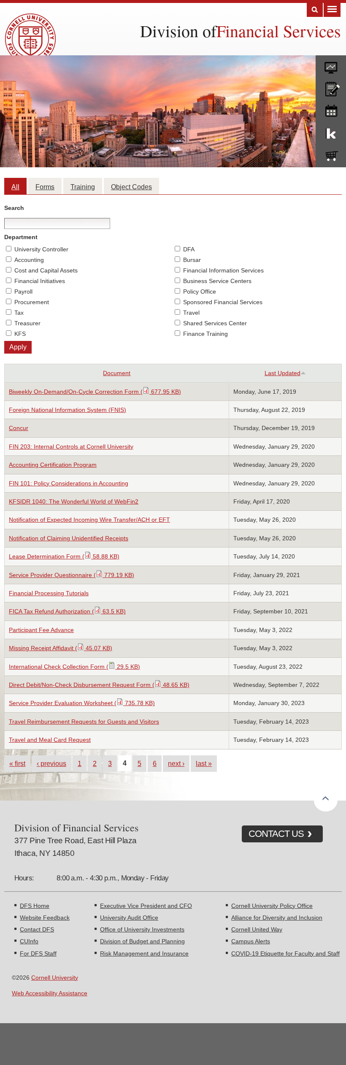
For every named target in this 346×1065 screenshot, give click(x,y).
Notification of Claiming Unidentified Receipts (68, 538)
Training (82, 187)
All (15, 187)
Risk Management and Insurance (144, 953)
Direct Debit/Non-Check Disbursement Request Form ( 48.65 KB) (99, 684)
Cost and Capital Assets (46, 270)
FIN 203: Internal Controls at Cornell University (71, 446)
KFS (20, 333)
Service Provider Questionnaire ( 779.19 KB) (71, 575)
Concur (18, 428)
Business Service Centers (217, 281)
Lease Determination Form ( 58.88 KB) (64, 556)
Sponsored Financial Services (222, 302)
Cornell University (54, 977)
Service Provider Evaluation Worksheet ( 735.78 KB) (82, 703)
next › (176, 763)
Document (116, 373)
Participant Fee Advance (41, 629)
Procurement (31, 302)
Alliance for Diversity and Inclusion (276, 917)
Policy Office (199, 291)
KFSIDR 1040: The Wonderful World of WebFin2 (73, 501)
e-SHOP (331, 154)
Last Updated (282, 373)
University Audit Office (129, 917)
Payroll (23, 291)
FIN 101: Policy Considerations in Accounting (68, 483)
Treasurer (27, 323)
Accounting (29, 259)
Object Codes (131, 187)
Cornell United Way (256, 929)
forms (331, 64)
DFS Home (34, 905)
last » (204, 763)
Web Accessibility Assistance (49, 993)
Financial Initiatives (39, 281)
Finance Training (205, 333)
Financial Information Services (223, 270)
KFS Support (331, 132)
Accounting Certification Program (53, 464)
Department (21, 237)
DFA (189, 249)
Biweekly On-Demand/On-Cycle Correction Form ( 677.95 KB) (95, 391)
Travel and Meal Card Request (50, 739)
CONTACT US (276, 833)
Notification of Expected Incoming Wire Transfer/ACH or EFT (89, 519)
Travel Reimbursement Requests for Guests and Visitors (84, 721)
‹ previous (51, 763)
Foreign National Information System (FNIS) (67, 409)
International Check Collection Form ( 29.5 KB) (74, 666)
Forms (44, 187)
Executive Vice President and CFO (146, 905)
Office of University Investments (142, 929)
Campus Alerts (250, 941)
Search (315, 10)
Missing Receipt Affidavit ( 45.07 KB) (60, 648)
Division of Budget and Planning (142, 941)
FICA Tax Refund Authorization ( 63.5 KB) (67, 611)
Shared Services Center (215, 323)
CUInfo (29, 941)
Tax (19, 312)
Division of (178, 30)
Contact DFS (37, 929)
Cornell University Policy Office (272, 905)
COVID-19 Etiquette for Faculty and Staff (285, 953)
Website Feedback (45, 917)
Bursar (192, 259)
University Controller (41, 249)
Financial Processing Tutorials (49, 593)
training (331, 109)
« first (17, 763)
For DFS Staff (38, 953)
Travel (191, 312)
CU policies (331, 87)
